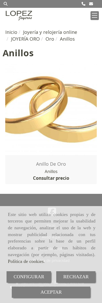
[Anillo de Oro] (51, 109)
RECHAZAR (76, 276)
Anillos (51, 171)
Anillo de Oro (51, 164)
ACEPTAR (51, 292)
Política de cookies (26, 261)
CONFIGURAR (29, 276)
